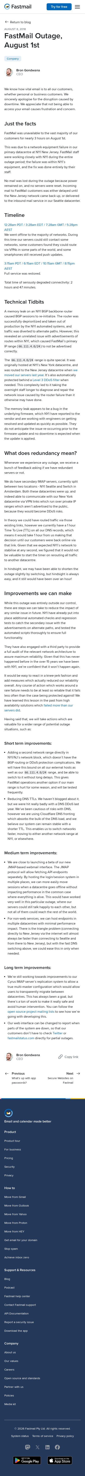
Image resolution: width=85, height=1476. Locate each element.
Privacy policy (65, 1436)
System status (20, 1436)
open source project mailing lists (31, 1012)
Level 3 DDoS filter (46, 380)
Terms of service (42, 1436)
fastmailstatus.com (21, 1038)
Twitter (58, 1033)
